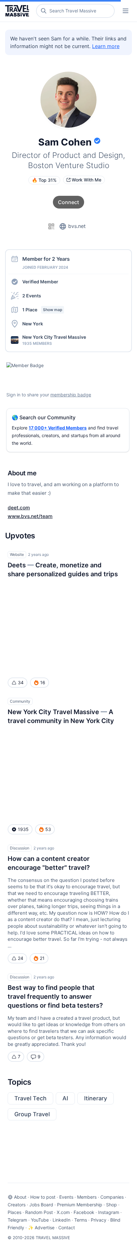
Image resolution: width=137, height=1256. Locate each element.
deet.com (19, 508)
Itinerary (95, 1098)
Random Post (39, 1212)
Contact (66, 1227)
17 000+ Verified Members (58, 427)
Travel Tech (30, 1098)
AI (65, 1098)
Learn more (105, 46)
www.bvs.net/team (30, 516)
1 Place (42, 309)
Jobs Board (41, 1204)
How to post (42, 1197)
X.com (63, 1212)
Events (66, 1197)
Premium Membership (79, 1204)
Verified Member (40, 281)
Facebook (84, 1212)
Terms (80, 1220)
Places (14, 1212)
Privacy (98, 1220)
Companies (112, 1197)
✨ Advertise (41, 1227)
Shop (111, 1204)
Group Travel (32, 1114)
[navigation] (125, 10)
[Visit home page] (18, 11)
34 (21, 682)
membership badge (70, 394)
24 (20, 958)
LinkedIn (61, 1220)
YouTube (40, 1220)
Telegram (17, 1220)
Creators (16, 1204)
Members (87, 1197)
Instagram (108, 1212)
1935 (23, 829)
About (20, 1197)
